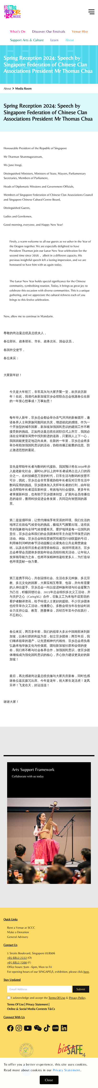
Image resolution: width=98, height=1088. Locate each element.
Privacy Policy (77, 997)
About (69, 40)
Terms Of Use (57, 997)
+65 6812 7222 (17, 957)
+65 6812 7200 (17, 962)
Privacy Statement (66, 1070)
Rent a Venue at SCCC (21, 927)
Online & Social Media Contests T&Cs (31, 1009)
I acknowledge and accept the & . (48, 997)
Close (49, 1080)
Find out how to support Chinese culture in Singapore (57, 862)
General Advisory (17, 937)
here (86, 971)
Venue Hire (80, 31)
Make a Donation (18, 932)
